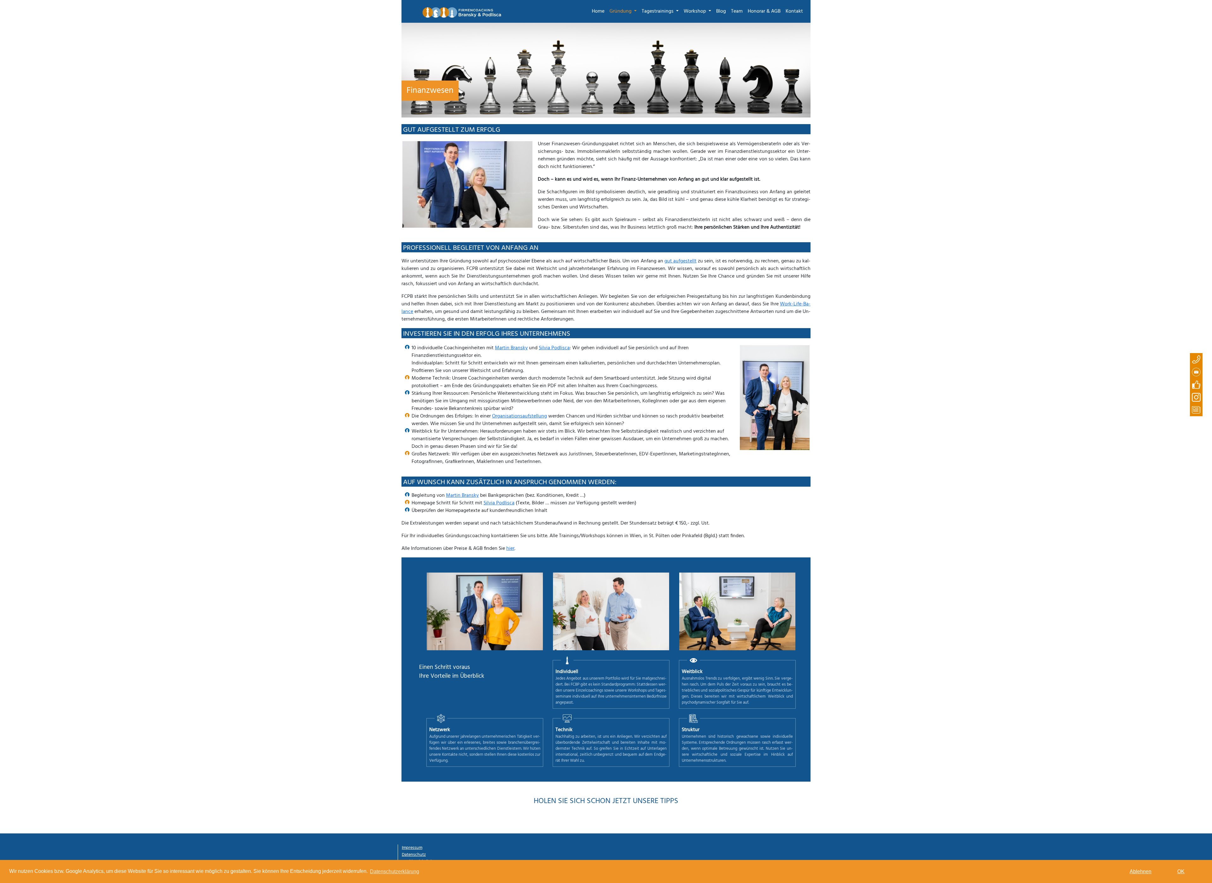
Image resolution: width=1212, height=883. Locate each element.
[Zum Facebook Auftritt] (1196, 384)
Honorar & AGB (764, 11)
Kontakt (794, 11)
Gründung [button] (621, 11)
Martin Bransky (511, 348)
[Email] (1196, 372)
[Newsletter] (1196, 410)
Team (737, 11)
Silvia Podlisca (554, 348)
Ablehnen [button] (1140, 871)
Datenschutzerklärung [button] (394, 871)
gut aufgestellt (680, 261)
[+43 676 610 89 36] (1196, 359)
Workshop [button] (695, 11)
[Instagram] (1196, 397)
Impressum (412, 847)
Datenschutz (414, 854)
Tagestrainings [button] (658, 11)
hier (510, 548)
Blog (721, 11)
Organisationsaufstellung (519, 416)
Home (598, 11)
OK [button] (1181, 871)
